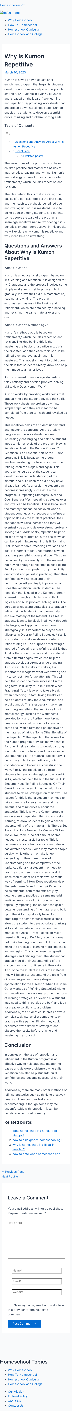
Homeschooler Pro (12, 5)
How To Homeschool (22, 25)
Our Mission (16, 1391)
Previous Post (13, 1172)
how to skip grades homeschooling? (37, 1140)
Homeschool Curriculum (24, 29)
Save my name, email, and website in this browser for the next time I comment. (36, 1309)
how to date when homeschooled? (36, 1154)
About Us (14, 1401)
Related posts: (34, 155)
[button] (9, 134)
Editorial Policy (18, 1396)
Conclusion (22, 151)
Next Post (10, 1176)
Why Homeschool (20, 20)
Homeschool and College (25, 34)
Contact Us (16, 1405)
